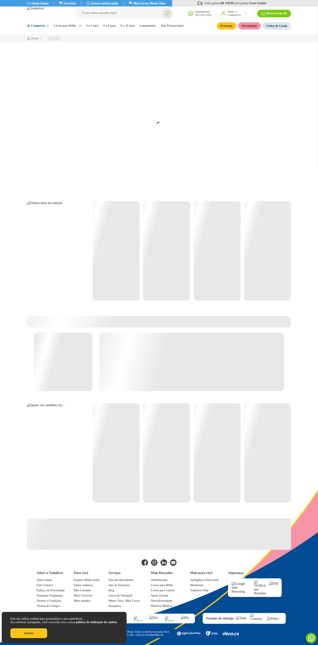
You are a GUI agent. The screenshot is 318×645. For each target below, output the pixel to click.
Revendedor (249, 25)
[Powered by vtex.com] (211, 633)
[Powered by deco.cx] (231, 633)
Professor (226, 25)
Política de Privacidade (51, 590)
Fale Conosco (45, 585)
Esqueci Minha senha (87, 580)
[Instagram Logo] (154, 562)
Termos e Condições (49, 600)
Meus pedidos (82, 600)
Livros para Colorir (163, 590)
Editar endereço (83, 585)
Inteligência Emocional (204, 580)
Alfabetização (159, 580)
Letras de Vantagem (120, 595)
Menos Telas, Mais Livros (124, 600)
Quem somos (44, 580)
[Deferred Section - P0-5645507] (192, 453)
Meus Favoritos (83, 595)
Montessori (197, 585)
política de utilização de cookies (96, 622)
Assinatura (114, 606)
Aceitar (29, 633)
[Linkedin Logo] (164, 562)
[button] (124, 13)
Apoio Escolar (159, 595)
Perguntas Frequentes (50, 595)
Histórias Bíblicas (161, 606)
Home (35, 38)
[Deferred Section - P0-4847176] (192, 251)
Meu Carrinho (82, 590)
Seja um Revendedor (121, 580)
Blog (111, 590)
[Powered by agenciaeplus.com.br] (188, 633)
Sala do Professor (119, 585)
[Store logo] (46, 13)
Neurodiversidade (161, 600)
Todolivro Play (199, 590)
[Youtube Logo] (173, 562)
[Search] (167, 13)
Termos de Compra (48, 606)
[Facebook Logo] (144, 562)
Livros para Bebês (162, 585)
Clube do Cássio (276, 25)
